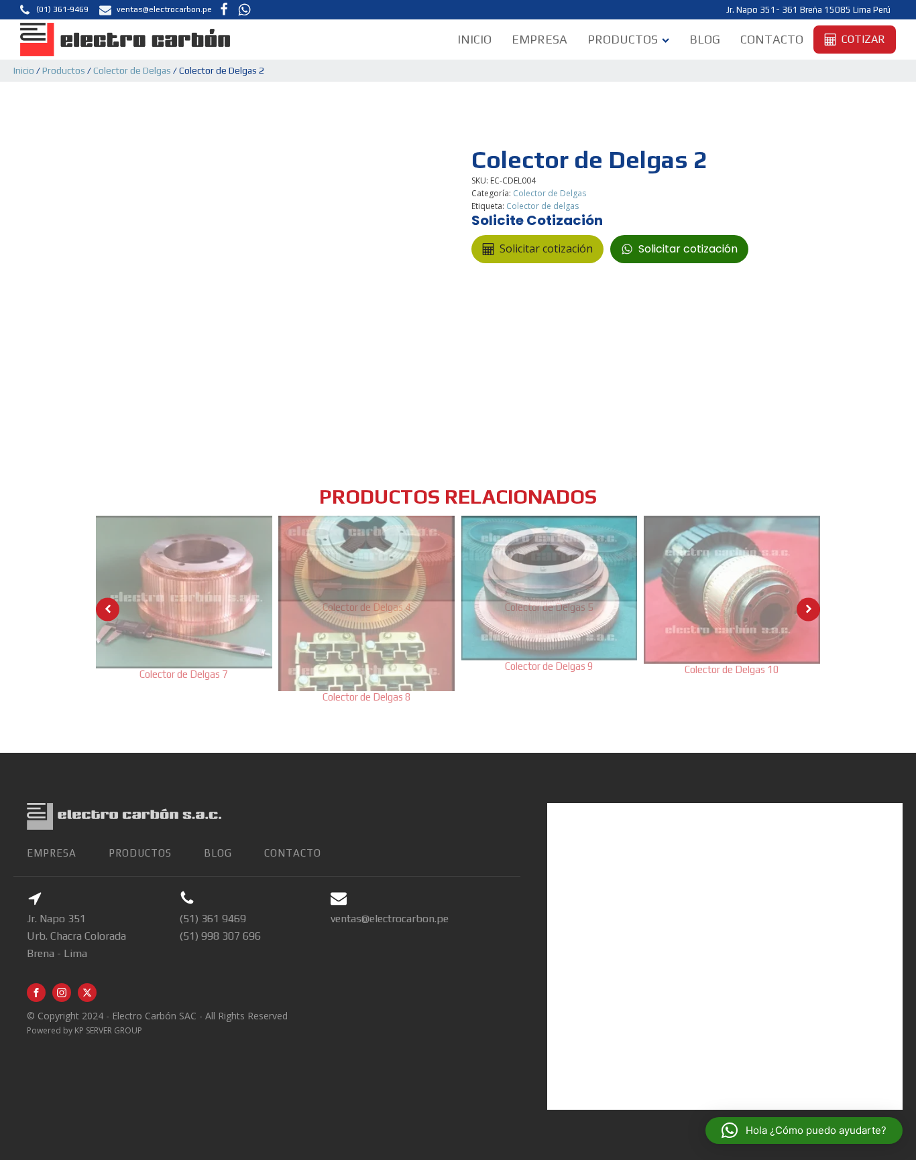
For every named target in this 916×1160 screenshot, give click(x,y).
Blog (704, 39)
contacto (292, 853)
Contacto (771, 39)
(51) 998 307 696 (220, 936)
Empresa (539, 39)
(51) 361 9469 (212, 918)
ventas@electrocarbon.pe (390, 918)
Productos (622, 39)
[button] (53, 9)
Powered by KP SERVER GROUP (84, 1030)
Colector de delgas (542, 206)
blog (218, 853)
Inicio (474, 39)
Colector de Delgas (132, 70)
